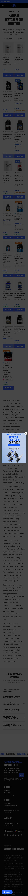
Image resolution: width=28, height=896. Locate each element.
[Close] (25, 433)
